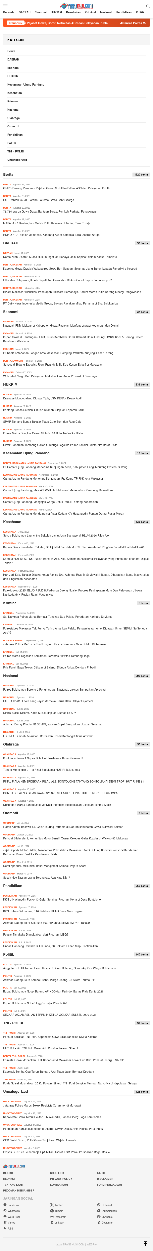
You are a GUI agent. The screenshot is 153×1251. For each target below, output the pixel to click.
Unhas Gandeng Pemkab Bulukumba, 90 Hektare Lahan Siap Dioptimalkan (50, 946)
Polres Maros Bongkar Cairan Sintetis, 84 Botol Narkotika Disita (43, 433)
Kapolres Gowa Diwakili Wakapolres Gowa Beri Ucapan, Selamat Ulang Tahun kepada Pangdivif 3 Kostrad (70, 268)
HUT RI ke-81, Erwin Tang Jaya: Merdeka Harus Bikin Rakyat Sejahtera (48, 701)
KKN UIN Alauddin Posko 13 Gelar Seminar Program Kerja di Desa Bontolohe (52, 899)
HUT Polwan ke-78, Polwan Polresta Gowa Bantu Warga (38, 200)
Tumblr (59, 1211)
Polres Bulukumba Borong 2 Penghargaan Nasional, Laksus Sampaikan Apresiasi (54, 689)
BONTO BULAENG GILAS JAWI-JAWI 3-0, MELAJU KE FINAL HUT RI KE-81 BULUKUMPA (60, 793)
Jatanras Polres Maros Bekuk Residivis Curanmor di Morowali (42, 1105)
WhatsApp (14, 1211)
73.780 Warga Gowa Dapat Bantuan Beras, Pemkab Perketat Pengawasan (50, 211)
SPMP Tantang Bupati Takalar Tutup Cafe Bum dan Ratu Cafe (42, 422)
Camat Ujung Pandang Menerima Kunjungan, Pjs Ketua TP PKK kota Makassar (53, 478)
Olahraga (13, 118)
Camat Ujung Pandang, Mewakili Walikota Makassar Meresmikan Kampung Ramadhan (58, 490)
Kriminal (13, 101)
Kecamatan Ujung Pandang (25, 84)
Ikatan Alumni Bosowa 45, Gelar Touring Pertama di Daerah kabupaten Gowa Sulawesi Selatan (63, 827)
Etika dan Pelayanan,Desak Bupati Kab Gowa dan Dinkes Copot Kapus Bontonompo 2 (57, 280)
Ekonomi (13, 68)
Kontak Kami (59, 1185)
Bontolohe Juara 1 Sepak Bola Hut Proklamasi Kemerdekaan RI (43, 758)
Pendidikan (15, 135)
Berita (11, 51)
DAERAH (13, 59)
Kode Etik (57, 1173)
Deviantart (107, 1222)
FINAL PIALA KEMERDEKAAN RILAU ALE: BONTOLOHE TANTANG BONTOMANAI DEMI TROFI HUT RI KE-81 (73, 781)
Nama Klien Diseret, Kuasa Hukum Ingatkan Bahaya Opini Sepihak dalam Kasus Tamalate (60, 257)
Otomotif (13, 126)
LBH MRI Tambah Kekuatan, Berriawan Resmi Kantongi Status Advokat (48, 736)
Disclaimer (105, 1179)
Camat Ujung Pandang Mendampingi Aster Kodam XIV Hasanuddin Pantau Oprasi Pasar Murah (64, 513)
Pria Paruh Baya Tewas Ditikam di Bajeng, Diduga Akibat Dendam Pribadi (49, 667)
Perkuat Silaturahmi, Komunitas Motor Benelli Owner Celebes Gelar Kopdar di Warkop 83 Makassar (66, 838)
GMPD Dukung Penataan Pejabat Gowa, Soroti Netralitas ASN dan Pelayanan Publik (56, 188)
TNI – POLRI (15, 151)
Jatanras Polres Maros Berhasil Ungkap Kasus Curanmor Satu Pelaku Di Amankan (55, 644)
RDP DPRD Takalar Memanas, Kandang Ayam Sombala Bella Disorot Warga (51, 235)
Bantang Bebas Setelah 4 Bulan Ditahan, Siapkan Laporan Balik (43, 410)
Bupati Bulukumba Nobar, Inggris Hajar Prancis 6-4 (35, 1003)
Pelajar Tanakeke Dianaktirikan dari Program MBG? (35, 934)
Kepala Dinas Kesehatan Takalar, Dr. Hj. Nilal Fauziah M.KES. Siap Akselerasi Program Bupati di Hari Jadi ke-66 (73, 547)
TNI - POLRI (13, 1023)
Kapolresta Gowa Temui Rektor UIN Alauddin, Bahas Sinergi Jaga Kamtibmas (52, 1117)
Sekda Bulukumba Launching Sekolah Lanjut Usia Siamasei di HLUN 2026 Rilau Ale (56, 535)
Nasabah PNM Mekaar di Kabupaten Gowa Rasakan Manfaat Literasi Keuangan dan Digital (61, 325)
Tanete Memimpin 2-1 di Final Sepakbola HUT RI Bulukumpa (41, 770)
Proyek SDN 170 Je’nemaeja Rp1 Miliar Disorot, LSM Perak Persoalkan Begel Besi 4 (56, 1152)
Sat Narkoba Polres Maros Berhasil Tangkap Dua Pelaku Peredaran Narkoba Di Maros (57, 617)
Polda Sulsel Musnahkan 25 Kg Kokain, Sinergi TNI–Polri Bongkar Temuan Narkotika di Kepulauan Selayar (70, 1083)
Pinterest (107, 1205)
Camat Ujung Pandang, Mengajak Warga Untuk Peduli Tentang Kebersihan (50, 502)
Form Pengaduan (109, 1185)
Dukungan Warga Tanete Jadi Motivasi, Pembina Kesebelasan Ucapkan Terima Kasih (57, 805)
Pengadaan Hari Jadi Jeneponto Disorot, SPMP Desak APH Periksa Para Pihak (53, 1129)
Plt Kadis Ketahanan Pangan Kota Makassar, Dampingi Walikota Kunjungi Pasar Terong (58, 353)
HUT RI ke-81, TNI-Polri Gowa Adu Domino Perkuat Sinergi (40, 1048)
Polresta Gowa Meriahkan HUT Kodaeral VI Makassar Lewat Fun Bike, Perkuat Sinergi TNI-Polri (63, 1060)
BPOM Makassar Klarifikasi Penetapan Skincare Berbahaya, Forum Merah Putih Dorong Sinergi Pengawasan (72, 292)
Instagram (60, 1217)
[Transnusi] (76, 5)
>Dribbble (107, 1217)
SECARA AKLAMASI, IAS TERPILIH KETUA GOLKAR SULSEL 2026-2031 (49, 1015)
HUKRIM (13, 76)
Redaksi (9, 1179)
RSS (10, 1228)
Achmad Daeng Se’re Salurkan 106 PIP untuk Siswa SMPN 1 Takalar (46, 923)
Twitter (58, 1205)
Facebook (13, 1205)
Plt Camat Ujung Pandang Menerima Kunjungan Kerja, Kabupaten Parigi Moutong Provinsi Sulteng (65, 467)
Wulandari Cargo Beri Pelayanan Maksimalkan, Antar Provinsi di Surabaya (50, 376)
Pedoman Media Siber (18, 1190)
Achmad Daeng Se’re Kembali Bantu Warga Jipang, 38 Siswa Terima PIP (49, 980)
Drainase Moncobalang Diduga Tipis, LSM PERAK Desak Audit (42, 398)
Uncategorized (17, 160)
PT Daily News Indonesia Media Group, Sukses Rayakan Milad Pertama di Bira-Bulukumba (60, 303)
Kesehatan (14, 93)
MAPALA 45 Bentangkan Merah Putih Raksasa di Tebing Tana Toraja (46, 223)
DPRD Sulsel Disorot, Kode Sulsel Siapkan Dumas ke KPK (39, 713)
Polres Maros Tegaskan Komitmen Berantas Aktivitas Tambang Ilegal (46, 656)
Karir (101, 1173)
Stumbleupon (109, 1211)
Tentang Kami (13, 1185)
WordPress (14, 1217)
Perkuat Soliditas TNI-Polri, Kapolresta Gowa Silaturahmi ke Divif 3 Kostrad (50, 1037)
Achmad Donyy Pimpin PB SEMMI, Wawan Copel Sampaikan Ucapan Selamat (52, 724)
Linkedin (59, 1222)
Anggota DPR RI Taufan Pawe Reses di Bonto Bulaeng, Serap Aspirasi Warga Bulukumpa (59, 968)
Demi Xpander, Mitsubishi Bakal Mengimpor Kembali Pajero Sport (44, 866)
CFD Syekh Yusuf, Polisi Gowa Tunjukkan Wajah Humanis (39, 1140)
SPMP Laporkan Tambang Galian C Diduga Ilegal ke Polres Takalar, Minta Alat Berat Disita (60, 445)
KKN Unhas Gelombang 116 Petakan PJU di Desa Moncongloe (42, 911)
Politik (11, 143)
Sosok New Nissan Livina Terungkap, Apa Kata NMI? (36, 877)
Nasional (13, 109)
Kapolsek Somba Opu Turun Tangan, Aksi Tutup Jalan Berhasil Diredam (48, 1071)
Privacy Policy (61, 1179)
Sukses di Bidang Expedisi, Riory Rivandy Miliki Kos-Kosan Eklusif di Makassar (52, 364)
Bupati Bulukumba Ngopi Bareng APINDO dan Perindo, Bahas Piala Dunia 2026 (53, 991)
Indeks (8, 1173)
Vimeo (11, 1222)
